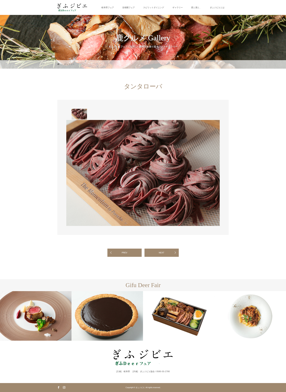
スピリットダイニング (153, 7)
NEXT (161, 252)
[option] (79, 114)
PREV (124, 252)
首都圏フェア (128, 7)
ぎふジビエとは (217, 7)
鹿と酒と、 (196, 7)
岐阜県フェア (107, 7)
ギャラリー (177, 7)
